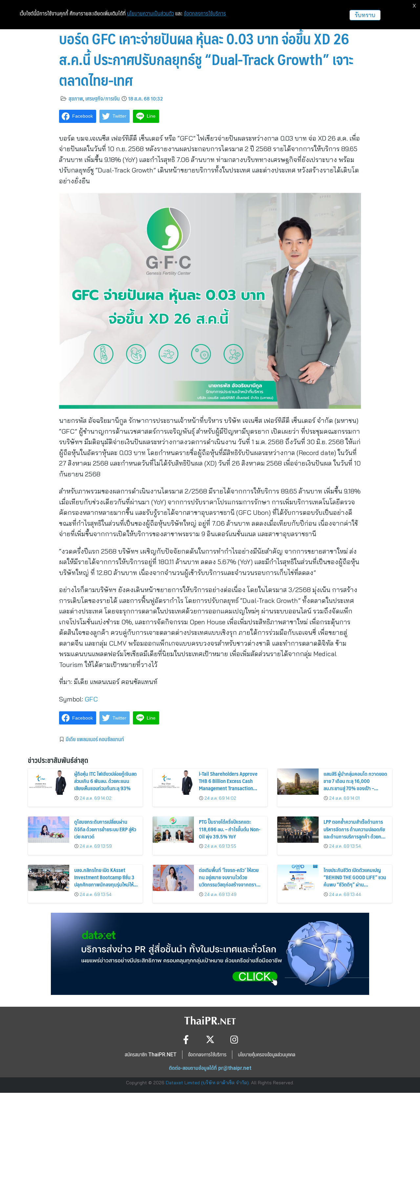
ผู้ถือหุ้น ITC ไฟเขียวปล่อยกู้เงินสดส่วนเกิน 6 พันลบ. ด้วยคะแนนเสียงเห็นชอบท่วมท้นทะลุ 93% (105, 781)
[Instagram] (234, 1039)
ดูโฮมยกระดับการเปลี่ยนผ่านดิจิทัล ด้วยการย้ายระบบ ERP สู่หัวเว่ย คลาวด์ (105, 829)
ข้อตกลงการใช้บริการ (205, 13)
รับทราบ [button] (365, 14)
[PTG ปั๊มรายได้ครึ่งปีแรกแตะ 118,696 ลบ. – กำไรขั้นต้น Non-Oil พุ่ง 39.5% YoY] (173, 829)
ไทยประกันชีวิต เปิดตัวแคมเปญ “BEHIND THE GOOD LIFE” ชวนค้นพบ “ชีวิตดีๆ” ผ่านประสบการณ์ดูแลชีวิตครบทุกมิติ (355, 880)
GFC (91, 699)
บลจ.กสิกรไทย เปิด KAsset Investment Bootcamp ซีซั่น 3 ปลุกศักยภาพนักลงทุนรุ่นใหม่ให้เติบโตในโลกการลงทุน (104, 880)
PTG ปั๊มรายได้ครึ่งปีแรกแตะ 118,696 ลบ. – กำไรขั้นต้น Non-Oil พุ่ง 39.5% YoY (229, 829)
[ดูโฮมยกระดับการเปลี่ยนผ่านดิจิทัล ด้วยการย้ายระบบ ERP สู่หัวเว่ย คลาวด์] (48, 829)
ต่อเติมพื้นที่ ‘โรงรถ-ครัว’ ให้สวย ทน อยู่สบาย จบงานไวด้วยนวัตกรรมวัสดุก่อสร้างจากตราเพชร (229, 880)
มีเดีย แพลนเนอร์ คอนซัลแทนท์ (95, 739)
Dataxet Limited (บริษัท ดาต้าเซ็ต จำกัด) (207, 1083)
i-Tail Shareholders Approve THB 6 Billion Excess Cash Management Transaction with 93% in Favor (228, 784)
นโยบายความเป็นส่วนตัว (150, 13)
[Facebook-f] (185, 1039)
